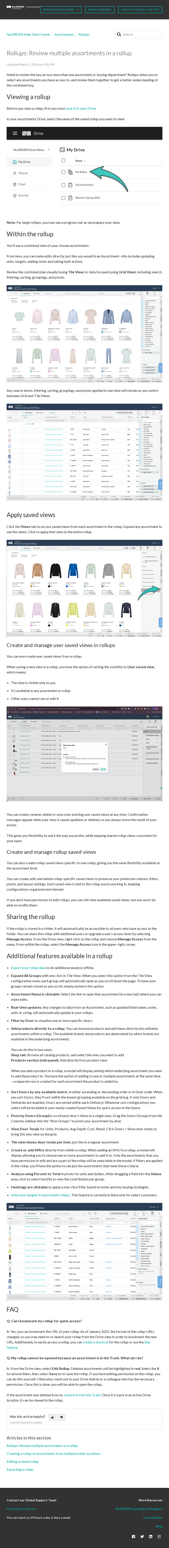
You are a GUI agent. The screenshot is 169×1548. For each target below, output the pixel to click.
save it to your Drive (81, 108)
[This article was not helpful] (61, 1417)
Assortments (64, 34)
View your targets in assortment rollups (40, 1195)
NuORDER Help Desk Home (28, 34)
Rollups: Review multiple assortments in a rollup (42, 1445)
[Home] (23, 7)
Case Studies (152, 1517)
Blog (159, 1526)
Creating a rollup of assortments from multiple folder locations (54, 1453)
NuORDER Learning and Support (139, 1509)
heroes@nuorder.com (21, 1509)
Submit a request (100, 9)
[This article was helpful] (52, 1417)
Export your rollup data (28, 967)
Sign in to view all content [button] (140, 9)
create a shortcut (95, 1342)
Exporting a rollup (20, 1469)
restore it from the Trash (82, 1395)
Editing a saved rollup (23, 1461)
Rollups (84, 34)
